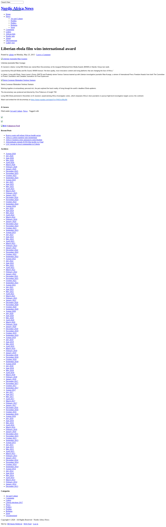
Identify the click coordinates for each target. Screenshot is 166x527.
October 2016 (11, 412)
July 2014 (9, 471)
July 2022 (9, 261)
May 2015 (10, 449)
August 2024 (11, 206)
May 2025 (10, 186)
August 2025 (11, 180)
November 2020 (12, 305)
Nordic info (10, 36)
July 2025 (9, 182)
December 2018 (12, 355)
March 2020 (10, 322)
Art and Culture (17, 19)
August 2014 (11, 469)
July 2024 (9, 208)
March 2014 (10, 480)
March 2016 (10, 427)
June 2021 (10, 289)
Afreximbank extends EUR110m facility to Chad (24, 142)
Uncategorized (11, 516)
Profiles (14, 21)
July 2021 (9, 287)
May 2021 (10, 291)
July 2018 (9, 366)
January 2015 (11, 458)
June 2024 (10, 211)
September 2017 (12, 388)
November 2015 (12, 436)
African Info (10, 34)
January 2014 (11, 484)
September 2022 (12, 256)
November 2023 (12, 226)
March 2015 (10, 453)
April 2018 (10, 372)
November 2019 (12, 331)
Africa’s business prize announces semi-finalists (24, 140)
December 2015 (12, 434)
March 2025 (10, 191)
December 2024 (12, 197)
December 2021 (12, 276)
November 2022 (12, 252)
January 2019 (11, 353)
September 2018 (12, 362)
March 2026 (10, 165)
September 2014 (12, 467)
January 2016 (11, 432)
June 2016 (10, 421)
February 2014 (11, 482)
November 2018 (12, 357)
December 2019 (12, 329)
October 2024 (11, 202)
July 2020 (9, 313)
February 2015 (11, 456)
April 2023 (10, 241)
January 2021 (11, 300)
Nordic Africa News (17, 8)
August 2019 (11, 337)
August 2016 (11, 416)
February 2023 (11, 246)
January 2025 (11, 195)
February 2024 (11, 219)
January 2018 (11, 379)
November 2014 (12, 462)
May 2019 (10, 344)
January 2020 (11, 327)
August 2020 (11, 311)
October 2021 (11, 281)
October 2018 (11, 359)
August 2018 (11, 364)
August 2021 (11, 285)
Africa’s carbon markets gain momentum (21, 138)
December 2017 (12, 381)
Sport (13, 27)
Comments (10, 30)
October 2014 (11, 464)
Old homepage (11, 41)
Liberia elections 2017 (14, 502)
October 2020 (11, 307)
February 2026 (11, 167)
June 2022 (10, 263)
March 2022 (10, 270)
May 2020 (10, 318)
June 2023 (10, 237)
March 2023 (10, 243)
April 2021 (10, 294)
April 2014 (10, 478)
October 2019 (11, 333)
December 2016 (12, 407)
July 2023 (9, 235)
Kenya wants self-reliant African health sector (23, 135)
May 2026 (10, 160)
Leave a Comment (43, 55)
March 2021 (10, 296)
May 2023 (10, 239)
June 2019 (10, 342)
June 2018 (10, 368)
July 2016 (9, 418)
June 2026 (10, 158)
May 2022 (10, 265)
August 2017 (11, 390)
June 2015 (10, 447)
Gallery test (10, 43)
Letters (8, 32)
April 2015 (10, 451)
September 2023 (12, 230)
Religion (14, 25)
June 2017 (10, 394)
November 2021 (12, 278)
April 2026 (10, 162)
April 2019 (10, 346)
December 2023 (12, 224)
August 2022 (11, 259)
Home (8, 14)
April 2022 (10, 267)
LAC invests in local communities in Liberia (23, 144)
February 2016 (11, 429)
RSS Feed (27, 524)
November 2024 (12, 200)
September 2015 (12, 440)
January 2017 (11, 405)
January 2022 (11, 274)
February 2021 (11, 298)
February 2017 (11, 403)
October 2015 (11, 438)
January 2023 (11, 248)
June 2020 (10, 316)
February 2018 (11, 377)
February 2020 (11, 324)
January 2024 (11, 221)
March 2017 (10, 401)
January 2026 (11, 169)
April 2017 (10, 399)
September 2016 (12, 414)
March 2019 (10, 348)
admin (11, 55)
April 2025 (10, 189)
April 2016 (10, 425)
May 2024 (10, 213)
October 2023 (11, 228)
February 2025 (11, 193)
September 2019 (12, 335)
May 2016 (10, 423)
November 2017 (12, 383)
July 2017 (9, 392)
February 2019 (11, 351)
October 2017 (11, 386)
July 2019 (9, 340)
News (8, 16)
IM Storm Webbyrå (14, 524)
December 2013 (12, 486)
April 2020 (10, 320)
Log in (35, 524)
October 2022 (11, 254)
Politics (13, 23)
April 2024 (10, 215)
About (8, 38)
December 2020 (12, 302)
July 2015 (9, 445)
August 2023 (11, 232)
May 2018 (10, 370)
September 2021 (12, 283)
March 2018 (10, 375)
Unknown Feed (13, 126)
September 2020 (12, 309)
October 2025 (11, 175)
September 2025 (12, 178)
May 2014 (10, 475)
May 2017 (10, 397)
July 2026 (9, 156)
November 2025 (12, 173)
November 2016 (12, 410)
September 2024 (12, 204)
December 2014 (12, 460)
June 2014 (10, 473)
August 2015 (11, 443)
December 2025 (12, 171)
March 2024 (10, 217)
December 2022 (12, 250)
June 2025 (10, 184)
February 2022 (11, 272)
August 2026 (11, 154)
